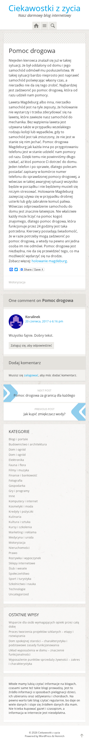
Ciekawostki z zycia (44, 8)
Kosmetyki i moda (21, 506)
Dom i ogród (17, 449)
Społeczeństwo (19, 573)
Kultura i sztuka (19, 522)
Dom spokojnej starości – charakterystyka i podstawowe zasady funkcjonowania (38, 643)
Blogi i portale (18, 439)
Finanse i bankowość (23, 475)
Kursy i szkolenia (20, 527)
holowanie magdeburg (49, 261)
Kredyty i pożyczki (21, 511)
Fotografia (15, 480)
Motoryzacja (17, 282)
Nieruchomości (19, 548)
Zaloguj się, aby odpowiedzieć (31, 345)
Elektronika (16, 460)
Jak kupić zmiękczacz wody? (44, 411)
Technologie (17, 589)
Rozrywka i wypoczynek (25, 558)
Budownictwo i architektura (28, 444)
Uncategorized (19, 594)
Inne (12, 496)
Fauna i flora (17, 465)
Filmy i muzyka (19, 470)
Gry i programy (19, 491)
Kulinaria (15, 517)
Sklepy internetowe (22, 563)
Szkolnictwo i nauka (22, 584)
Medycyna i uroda (21, 537)
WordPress (45, 736)
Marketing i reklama (22, 532)
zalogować (31, 375)
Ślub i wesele (18, 568)
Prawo (13, 553)
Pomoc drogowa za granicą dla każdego (44, 393)
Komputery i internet (23, 501)
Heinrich (59, 736)
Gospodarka (17, 486)
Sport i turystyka (20, 579)
